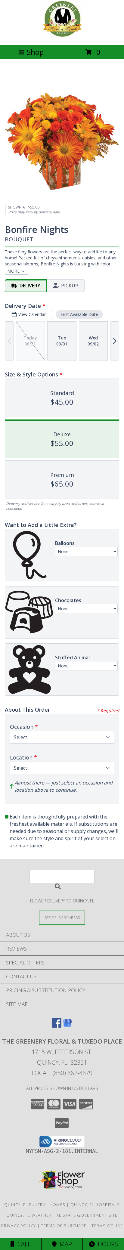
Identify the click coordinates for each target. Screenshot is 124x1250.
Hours (106, 1244)
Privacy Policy (18, 1225)
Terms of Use (107, 1225)
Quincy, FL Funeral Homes (34, 1204)
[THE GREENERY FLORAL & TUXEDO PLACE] (62, 36)
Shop (35, 52)
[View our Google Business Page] (67, 1025)
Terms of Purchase (63, 1225)
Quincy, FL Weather (28, 1215)
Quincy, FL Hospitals (95, 1204)
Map (64, 1244)
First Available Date (79, 314)
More (13, 271)
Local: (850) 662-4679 (62, 1073)
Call (22, 1244)
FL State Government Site (87, 1215)
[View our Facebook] (56, 1025)
